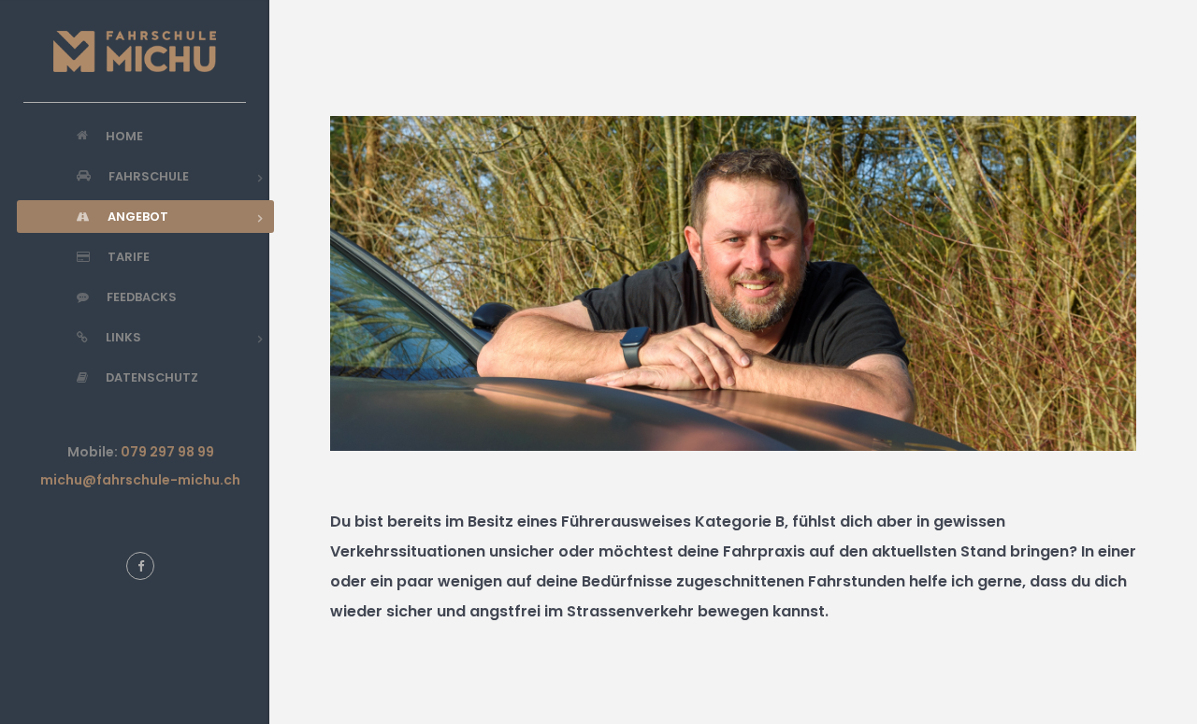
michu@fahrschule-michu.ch (140, 480)
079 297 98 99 (167, 451)
